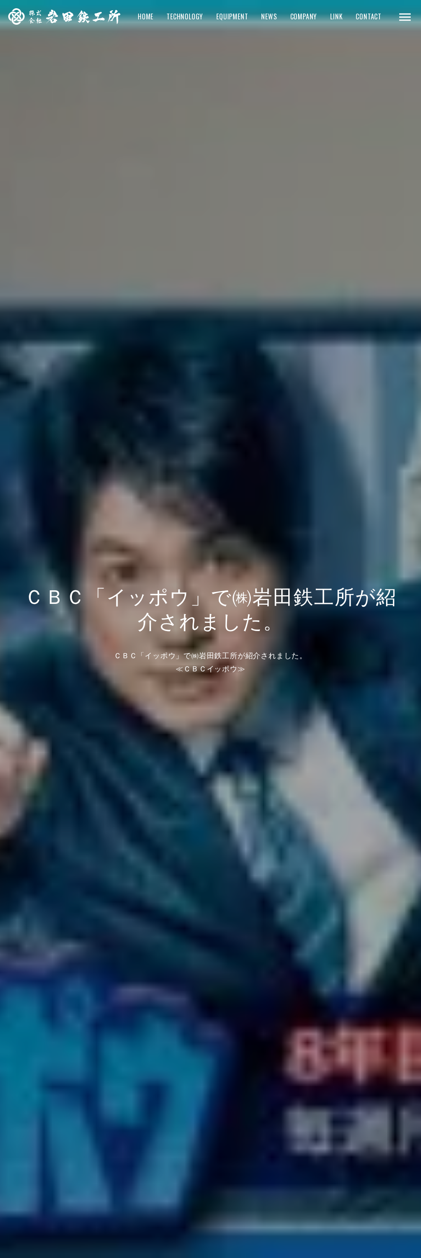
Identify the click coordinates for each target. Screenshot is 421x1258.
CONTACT (369, 16)
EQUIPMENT (232, 16)
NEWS (269, 16)
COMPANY (303, 16)
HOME (145, 16)
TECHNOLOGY (185, 16)
